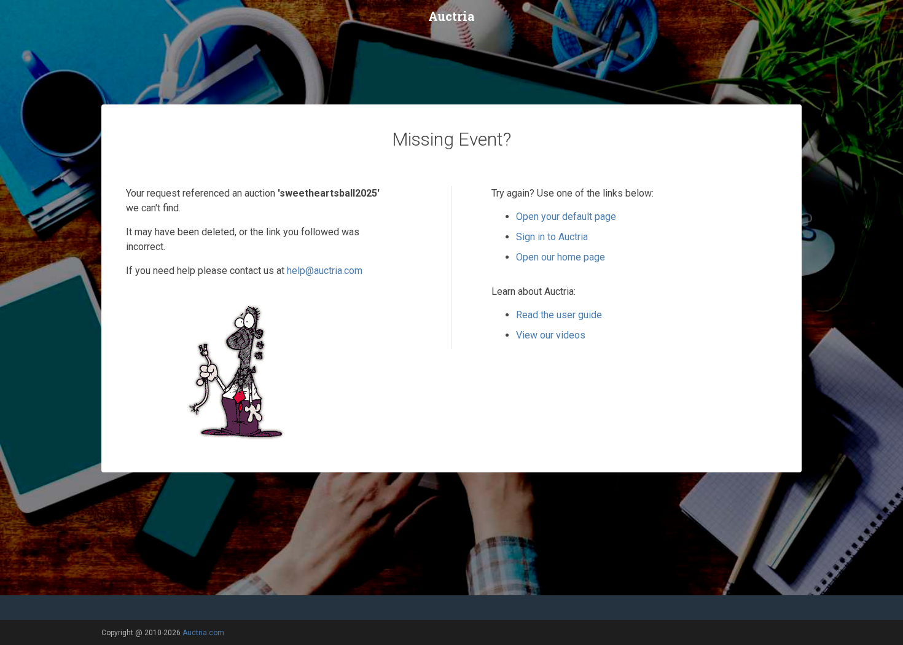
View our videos (550, 335)
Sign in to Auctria (552, 237)
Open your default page (566, 216)
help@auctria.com (324, 270)
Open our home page (560, 257)
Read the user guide (559, 315)
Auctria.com (203, 632)
